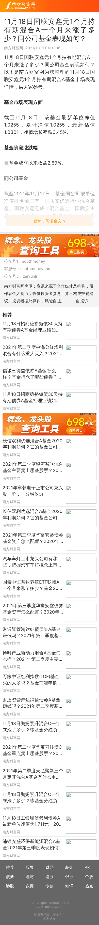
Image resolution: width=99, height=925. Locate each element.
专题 (49, 886)
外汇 (89, 867)
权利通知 (49, 918)
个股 (89, 876)
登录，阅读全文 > (49, 220)
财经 (49, 867)
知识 (69, 886)
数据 (30, 886)
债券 (10, 876)
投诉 (84, 301)
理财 (30, 876)
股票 (30, 867)
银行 (69, 876)
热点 (89, 886)
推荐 (10, 867)
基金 (69, 867)
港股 (49, 876)
